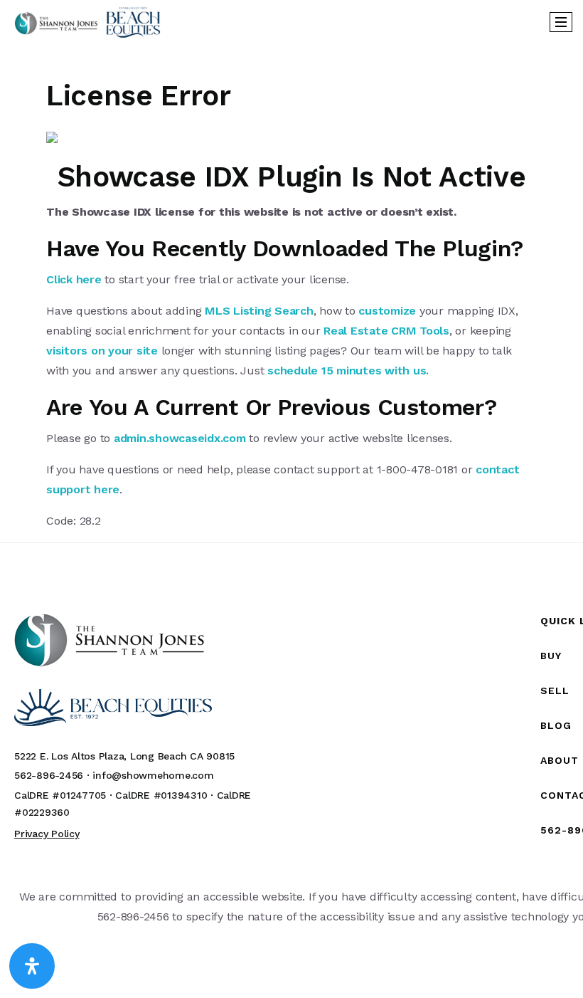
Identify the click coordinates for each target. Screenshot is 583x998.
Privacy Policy (47, 833)
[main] (291, 287)
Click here (74, 279)
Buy (551, 655)
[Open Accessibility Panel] (32, 966)
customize (387, 310)
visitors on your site (102, 350)
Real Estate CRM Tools (386, 330)
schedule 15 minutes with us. (348, 370)
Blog (556, 725)
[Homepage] (87, 22)
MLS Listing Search (259, 310)
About (559, 760)
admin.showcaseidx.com (180, 438)
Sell (554, 690)
